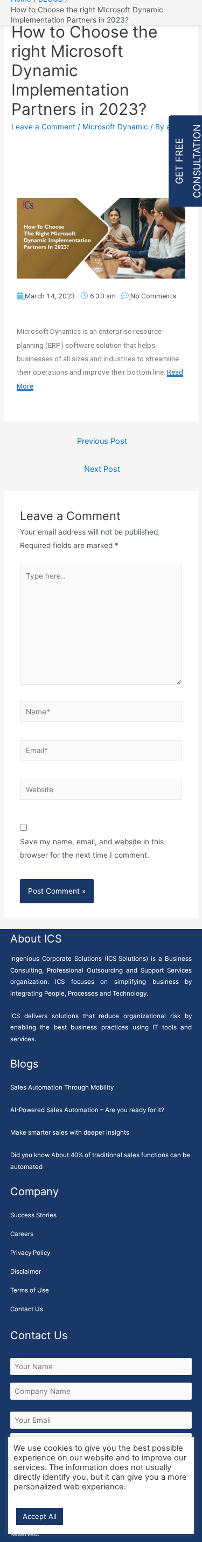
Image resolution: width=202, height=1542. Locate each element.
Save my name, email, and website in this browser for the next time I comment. (92, 848)
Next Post (102, 469)
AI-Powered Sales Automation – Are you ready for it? (87, 1110)
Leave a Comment (43, 126)
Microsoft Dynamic (115, 126)
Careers (21, 1234)
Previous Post (102, 441)
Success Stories (33, 1215)
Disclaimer (25, 1271)
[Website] (101, 792)
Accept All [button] (40, 1516)
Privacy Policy (30, 1252)
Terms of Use (29, 1290)
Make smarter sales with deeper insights (69, 1132)
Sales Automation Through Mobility (62, 1087)
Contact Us (26, 1309)
